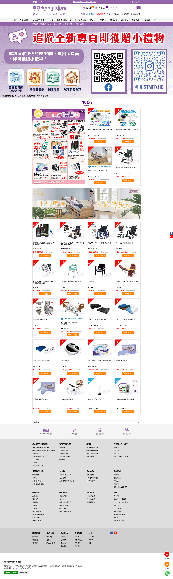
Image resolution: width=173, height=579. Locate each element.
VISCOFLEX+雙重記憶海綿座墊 (125, 319)
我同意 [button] (8, 572)
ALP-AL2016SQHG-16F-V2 (123, 173)
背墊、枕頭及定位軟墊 (121, 456)
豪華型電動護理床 (92, 447)
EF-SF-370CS (119, 366)
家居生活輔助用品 (119, 514)
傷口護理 (135, 20)
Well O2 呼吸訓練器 (67, 399)
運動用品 (116, 505)
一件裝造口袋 (90, 496)
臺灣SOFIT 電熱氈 (121, 360)
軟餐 (60, 24)
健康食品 (116, 517)
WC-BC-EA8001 (65, 249)
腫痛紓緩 (113, 20)
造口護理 (146, 20)
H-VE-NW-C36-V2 (121, 287)
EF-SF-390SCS (37, 405)
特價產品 (101, 14)
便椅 (77, 24)
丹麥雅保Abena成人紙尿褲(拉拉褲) (43, 450)
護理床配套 (90, 456)
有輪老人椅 (63, 478)
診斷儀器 (35, 496)
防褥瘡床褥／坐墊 (64, 20)
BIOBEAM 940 (92, 366)
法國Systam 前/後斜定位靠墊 (42, 360)
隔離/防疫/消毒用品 (120, 499)
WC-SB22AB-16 (92, 249)
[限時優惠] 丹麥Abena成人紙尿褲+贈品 (127, 129)
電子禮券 (77, 546)
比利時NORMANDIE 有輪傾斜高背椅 (127, 281)
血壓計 (82, 24)
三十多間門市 (73, 434)
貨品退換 (63, 546)
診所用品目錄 (50, 543)
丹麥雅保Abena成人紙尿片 (40, 447)
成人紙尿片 (36, 453)
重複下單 (166, 558)
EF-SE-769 (91, 405)
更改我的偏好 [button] (23, 572)
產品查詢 (102, 8)
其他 (155, 20)
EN (41, 2)
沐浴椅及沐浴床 (37, 481)
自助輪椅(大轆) (64, 453)
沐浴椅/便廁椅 (80, 20)
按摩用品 (116, 481)
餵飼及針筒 (117, 511)
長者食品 (103, 20)
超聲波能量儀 (65, 360)
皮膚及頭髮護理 (119, 520)
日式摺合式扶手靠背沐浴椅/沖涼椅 (71, 281)
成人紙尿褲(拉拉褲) (38, 456)
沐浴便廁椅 (36, 475)
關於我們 (35, 537)
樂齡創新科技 (36, 520)
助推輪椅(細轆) (64, 450)
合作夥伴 (91, 540)
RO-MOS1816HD (93, 325)
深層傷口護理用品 (65, 505)
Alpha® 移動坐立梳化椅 (40, 319)
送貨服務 (63, 543)
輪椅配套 (62, 459)
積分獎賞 (77, 543)
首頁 (83, 14)
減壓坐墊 (116, 447)
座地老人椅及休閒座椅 (66, 481)
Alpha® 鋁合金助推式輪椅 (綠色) (125, 167)
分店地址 (116, 14)
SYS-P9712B (36, 366)
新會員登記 (78, 540)
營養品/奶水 (90, 475)
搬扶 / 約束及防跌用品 (121, 502)
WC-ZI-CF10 (119, 249)
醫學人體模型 (36, 517)
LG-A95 (35, 325)
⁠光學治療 (116, 475)
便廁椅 (34, 478)
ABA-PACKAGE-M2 (94, 135)
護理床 (50, 20)
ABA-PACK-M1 (120, 135)
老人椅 (93, 20)
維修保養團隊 (100, 434)
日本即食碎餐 (90, 481)
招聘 (90, 543)
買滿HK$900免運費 (46, 434)
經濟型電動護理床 (92, 453)
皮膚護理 (35, 462)
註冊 (139, 2)
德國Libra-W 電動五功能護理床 (97, 170)
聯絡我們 (35, 543)
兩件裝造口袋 (90, 499)
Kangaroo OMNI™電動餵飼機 (125, 399)
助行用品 (116, 496)
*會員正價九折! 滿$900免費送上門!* (84, 2)
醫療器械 (124, 20)
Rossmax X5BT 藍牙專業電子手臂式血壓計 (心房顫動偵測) (44, 282)
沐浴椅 (65, 24)
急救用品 (35, 505)
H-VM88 (90, 287)
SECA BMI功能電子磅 (94, 399)
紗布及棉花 (63, 508)
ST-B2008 (63, 287)
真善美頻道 (136, 14)
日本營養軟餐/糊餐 (92, 478)
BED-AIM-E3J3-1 (65, 328)
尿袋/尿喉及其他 (37, 466)
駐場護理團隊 (127, 434)
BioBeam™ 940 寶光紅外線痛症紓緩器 (99, 360)
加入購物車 (101, 142)
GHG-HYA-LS (37, 249)
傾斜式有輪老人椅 (65, 475)
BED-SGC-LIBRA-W (94, 176)
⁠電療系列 (116, 484)
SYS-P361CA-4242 (121, 325)
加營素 (72, 24)
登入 (135, 2)
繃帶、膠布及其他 (65, 511)
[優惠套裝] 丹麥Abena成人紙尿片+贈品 (100, 129)
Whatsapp (167, 573)
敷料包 (61, 499)
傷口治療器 (63, 496)
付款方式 (63, 540)
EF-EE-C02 (64, 366)
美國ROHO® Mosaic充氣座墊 (97, 319)
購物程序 (63, 537)
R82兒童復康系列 (38, 514)
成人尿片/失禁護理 (21, 20)
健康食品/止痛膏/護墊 (121, 487)
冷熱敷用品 (117, 478)
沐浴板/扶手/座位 (38, 484)
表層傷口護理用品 (65, 502)
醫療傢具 (35, 499)
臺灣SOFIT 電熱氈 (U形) (40, 399)
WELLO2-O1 (64, 405)
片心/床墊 (35, 459)
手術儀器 (35, 508)
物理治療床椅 (36, 511)
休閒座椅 (91, 281)
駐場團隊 (35, 540)
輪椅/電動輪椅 (38, 20)
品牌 (108, 14)
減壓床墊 (116, 453)
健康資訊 (125, 14)
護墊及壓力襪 (118, 508)
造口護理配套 (90, 502)
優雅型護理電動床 (92, 450)
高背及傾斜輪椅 (64, 456)
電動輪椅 (43, 24)
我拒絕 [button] (15, 572)
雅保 (55, 24)
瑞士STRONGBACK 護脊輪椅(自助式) (99, 243)
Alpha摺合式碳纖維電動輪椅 (124, 243)
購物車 (88, 8)
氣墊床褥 (116, 450)
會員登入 (77, 537)
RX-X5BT (36, 287)
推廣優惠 (90, 14)
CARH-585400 (120, 405)
